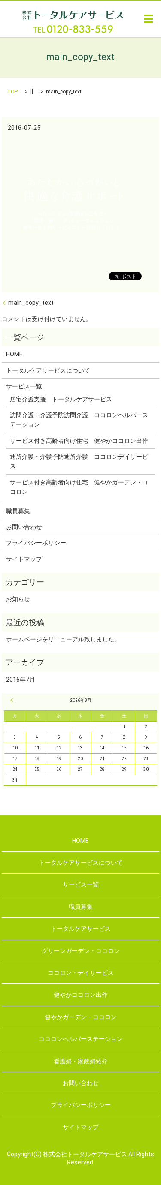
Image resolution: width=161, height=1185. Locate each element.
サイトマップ (24, 559)
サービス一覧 (24, 386)
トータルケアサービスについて (48, 370)
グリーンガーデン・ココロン (81, 950)
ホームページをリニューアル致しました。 (63, 639)
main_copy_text (31, 302)
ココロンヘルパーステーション (81, 1038)
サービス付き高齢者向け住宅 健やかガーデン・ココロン (79, 487)
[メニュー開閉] (148, 19)
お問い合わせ (24, 526)
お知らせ (18, 599)
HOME (14, 354)
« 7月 (12, 700)
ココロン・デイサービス (81, 972)
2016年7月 (20, 679)
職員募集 (18, 511)
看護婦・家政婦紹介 (81, 1061)
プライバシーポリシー (36, 542)
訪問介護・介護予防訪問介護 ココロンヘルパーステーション (79, 420)
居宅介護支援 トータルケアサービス (61, 399)
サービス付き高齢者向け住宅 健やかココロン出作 (79, 440)
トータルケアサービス (81, 928)
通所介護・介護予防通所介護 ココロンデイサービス (79, 461)
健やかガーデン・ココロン (81, 1017)
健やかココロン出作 (81, 994)
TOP (12, 92)
